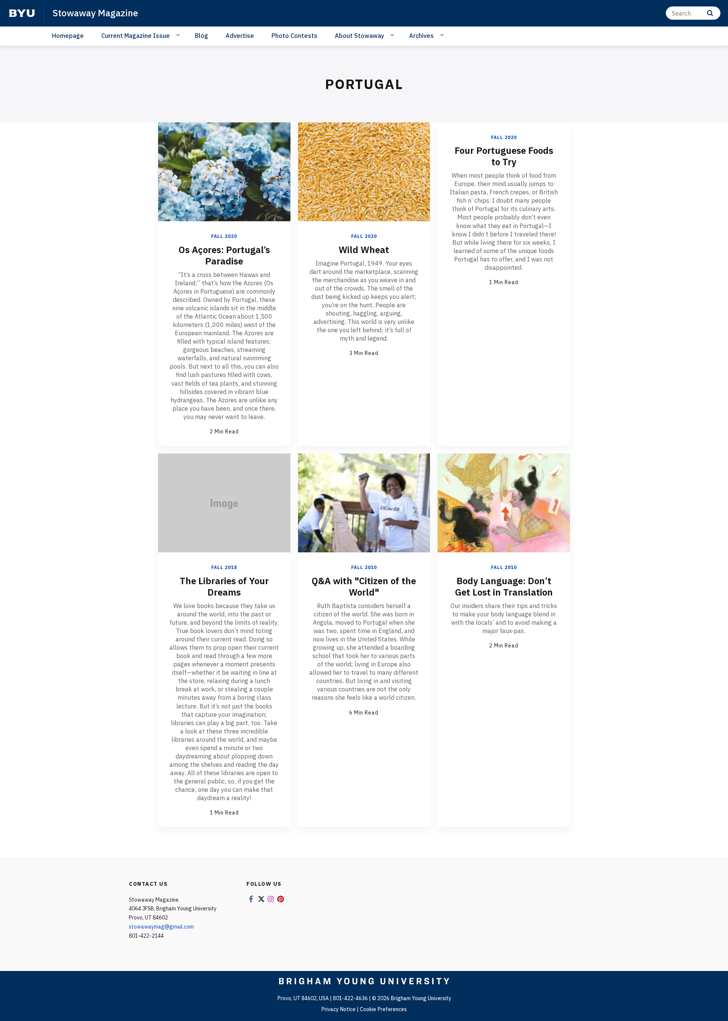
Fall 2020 (224, 236)
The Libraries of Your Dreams (224, 586)
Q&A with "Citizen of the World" (364, 586)
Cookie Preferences (383, 1009)
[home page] (22, 13)
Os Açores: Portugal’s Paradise (224, 255)
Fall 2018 (224, 567)
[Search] (710, 13)
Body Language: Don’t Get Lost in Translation (504, 586)
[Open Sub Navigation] (179, 35)
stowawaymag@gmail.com (161, 926)
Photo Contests (294, 35)
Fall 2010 (364, 567)
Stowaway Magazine (95, 13)
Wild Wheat (364, 250)
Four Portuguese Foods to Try (504, 156)
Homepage (68, 35)
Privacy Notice (338, 1009)
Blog (201, 35)
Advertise (240, 35)
